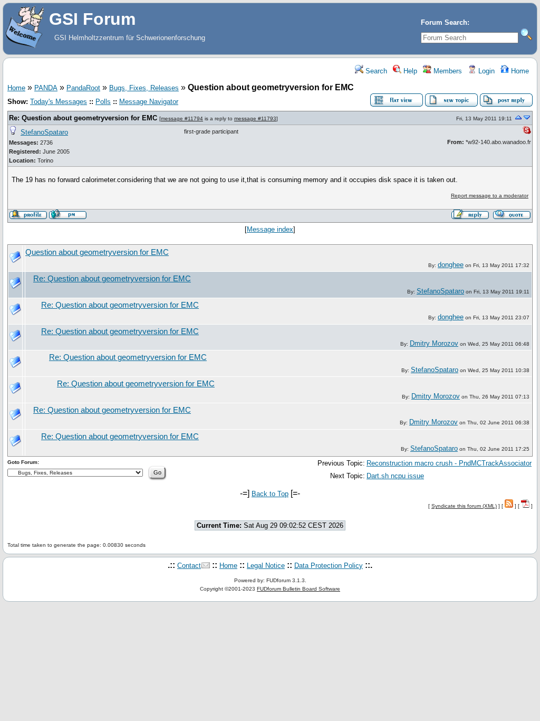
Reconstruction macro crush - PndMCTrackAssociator (449, 463)
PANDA (45, 88)
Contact (189, 566)
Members (446, 71)
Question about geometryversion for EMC (97, 252)
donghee (451, 265)
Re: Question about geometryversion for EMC (83, 118)
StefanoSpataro (44, 132)
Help (409, 71)
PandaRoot (83, 88)
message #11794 (182, 118)
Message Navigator (148, 102)
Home (519, 71)
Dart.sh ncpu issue (395, 476)
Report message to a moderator (489, 195)
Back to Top (270, 494)
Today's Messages (58, 102)
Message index (270, 229)
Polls (103, 102)
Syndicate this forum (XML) (464, 506)
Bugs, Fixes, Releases (144, 88)
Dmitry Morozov (434, 343)
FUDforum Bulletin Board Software (298, 589)
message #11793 (255, 118)
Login (485, 71)
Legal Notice (266, 566)
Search (375, 71)
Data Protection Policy (328, 566)
